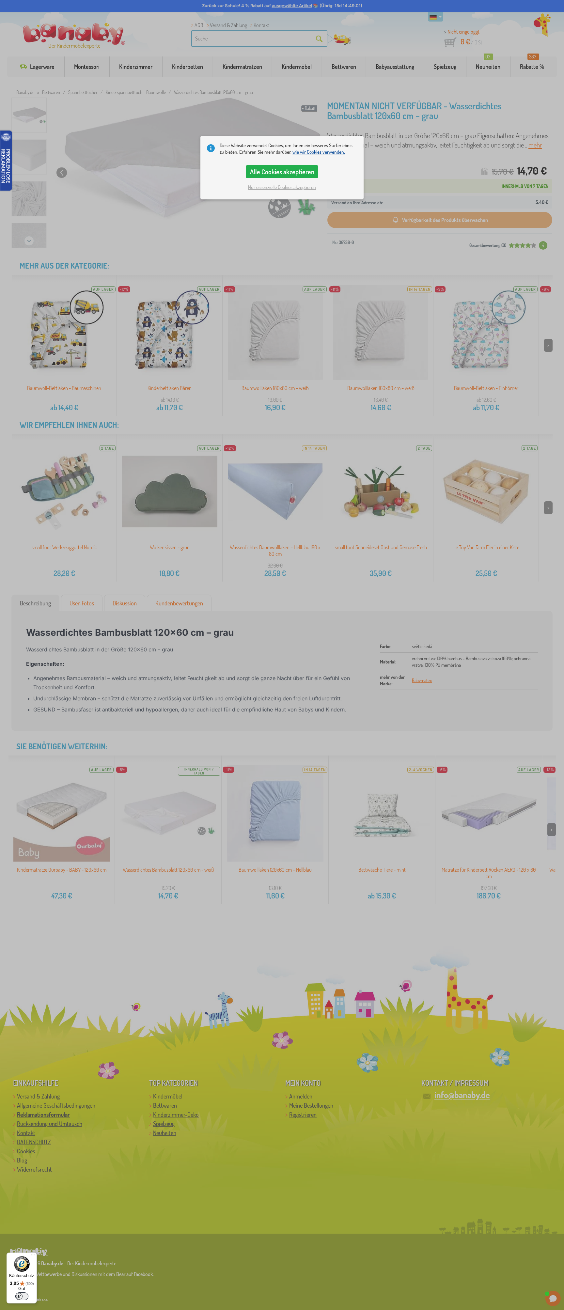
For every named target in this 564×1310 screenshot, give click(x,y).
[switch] (21, 1296)
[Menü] (33, 1256)
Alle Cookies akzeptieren (282, 171)
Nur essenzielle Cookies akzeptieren (282, 187)
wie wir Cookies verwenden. (318, 152)
